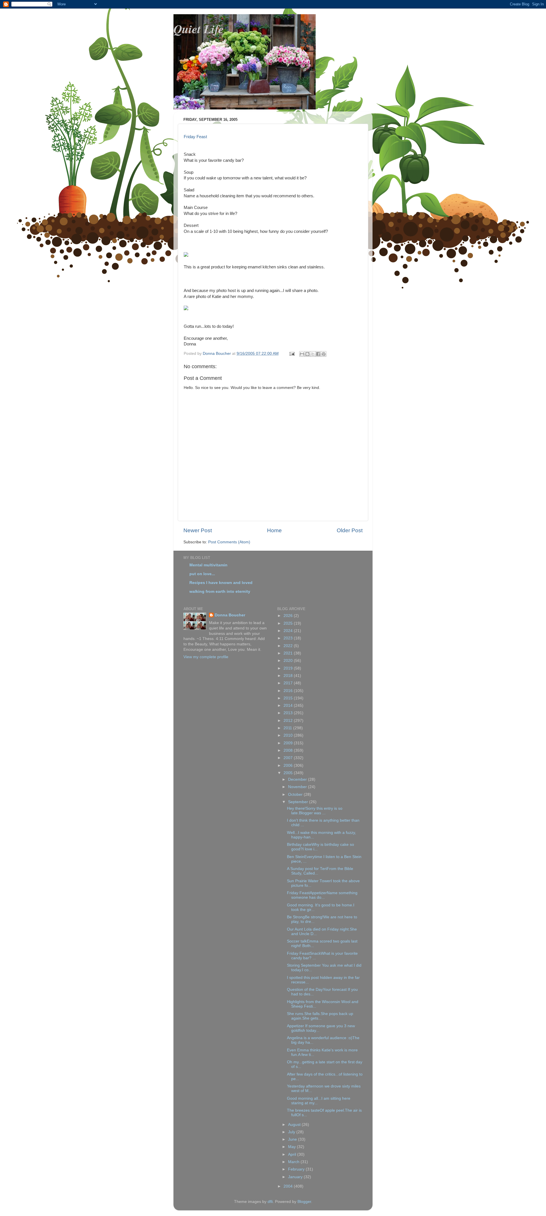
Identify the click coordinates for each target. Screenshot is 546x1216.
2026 (289, 616)
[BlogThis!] (307, 354)
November (298, 787)
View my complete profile (205, 657)
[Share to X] (313, 354)
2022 (289, 646)
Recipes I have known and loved (221, 583)
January (296, 1177)
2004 (289, 1186)
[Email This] (302, 354)
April (292, 1154)
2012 (289, 720)
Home (274, 530)
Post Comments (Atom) (229, 542)
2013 (289, 713)
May (292, 1147)
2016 (289, 691)
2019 (289, 668)
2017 (289, 683)
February (297, 1169)
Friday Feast (195, 136)
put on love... (202, 574)
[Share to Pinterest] (323, 354)
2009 (289, 743)
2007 (289, 758)
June (293, 1139)
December (298, 779)
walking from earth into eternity (219, 591)
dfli (270, 1202)
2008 (289, 750)
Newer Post (197, 530)
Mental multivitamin (208, 565)
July (292, 1132)
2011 (288, 728)
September (298, 802)
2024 (289, 631)
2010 (289, 735)
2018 (289, 676)
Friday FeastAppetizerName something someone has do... (322, 895)
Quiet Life (198, 28)
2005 (289, 773)
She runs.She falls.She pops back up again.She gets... (320, 1016)
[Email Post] (292, 353)
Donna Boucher (230, 615)
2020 (289, 660)
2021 (289, 653)
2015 (289, 698)
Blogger (304, 1202)
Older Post (350, 530)
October (296, 794)
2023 (289, 638)
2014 (289, 705)
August (295, 1124)
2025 (289, 623)
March (294, 1162)
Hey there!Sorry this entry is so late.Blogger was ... (314, 810)
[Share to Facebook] (318, 354)
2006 (289, 765)
